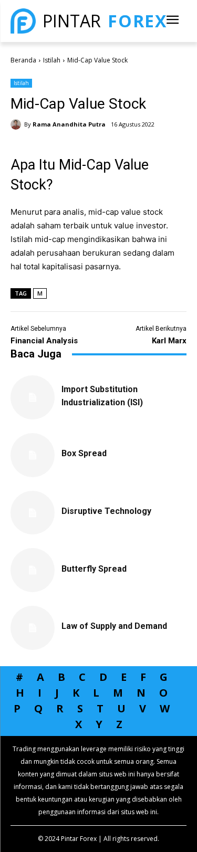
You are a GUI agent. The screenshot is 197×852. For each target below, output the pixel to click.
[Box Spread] (33, 455)
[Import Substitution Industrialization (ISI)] (33, 397)
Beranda (23, 60)
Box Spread (84, 453)
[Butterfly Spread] (33, 570)
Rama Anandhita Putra (69, 124)
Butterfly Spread (94, 569)
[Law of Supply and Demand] (33, 628)
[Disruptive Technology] (33, 513)
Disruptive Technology (106, 511)
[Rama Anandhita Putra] (17, 124)
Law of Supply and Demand (114, 626)
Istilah (51, 60)
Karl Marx (169, 340)
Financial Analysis (44, 340)
